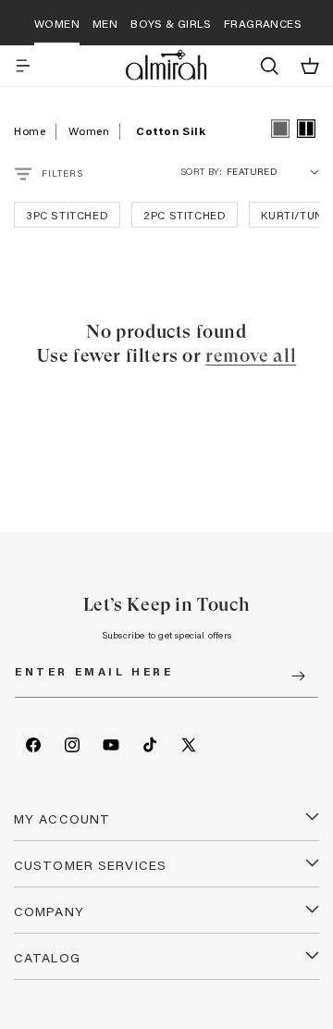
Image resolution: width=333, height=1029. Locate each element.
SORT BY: (201, 172)
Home (29, 130)
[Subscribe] (298, 676)
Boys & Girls (170, 23)
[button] (23, 65)
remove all (250, 355)
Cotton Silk (171, 130)
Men (104, 23)
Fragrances (263, 23)
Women (57, 23)
